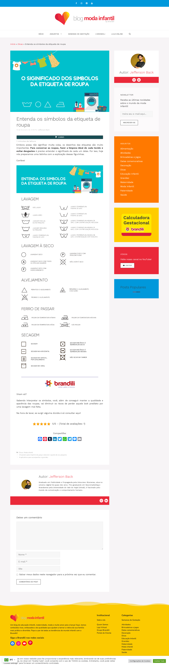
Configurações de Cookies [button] (140, 661)
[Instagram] (81, 3)
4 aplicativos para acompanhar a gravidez (33, 457)
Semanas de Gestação (131, 620)
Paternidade (126, 190)
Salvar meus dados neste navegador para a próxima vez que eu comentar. (57, 574)
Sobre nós (101, 620)
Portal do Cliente (104, 633)
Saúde (123, 195)
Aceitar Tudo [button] (159, 661)
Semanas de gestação (78, 34)
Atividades (125, 153)
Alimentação (126, 148)
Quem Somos (102, 624)
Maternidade (126, 182)
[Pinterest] (86, 3)
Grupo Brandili (103, 630)
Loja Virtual (102, 627)
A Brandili (100, 34)
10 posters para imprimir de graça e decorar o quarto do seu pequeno (43, 455)
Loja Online (117, 34)
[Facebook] (76, 3)
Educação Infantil (129, 174)
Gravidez (124, 178)
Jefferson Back (61, 477)
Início (41, 34)
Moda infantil (28, 452)
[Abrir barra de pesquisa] (130, 34)
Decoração (125, 165)
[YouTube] (92, 3)
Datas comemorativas (131, 161)
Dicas (20, 44)
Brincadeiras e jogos (130, 157)
